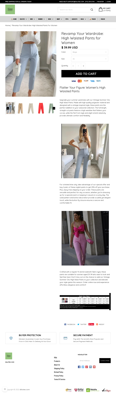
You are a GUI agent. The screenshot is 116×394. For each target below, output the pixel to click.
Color (63, 52)
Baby (58, 19)
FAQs (55, 357)
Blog (82, 19)
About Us (57, 364)
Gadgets (74, 19)
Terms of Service (59, 379)
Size (63, 59)
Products (57, 361)
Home (7, 25)
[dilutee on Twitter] (83, 367)
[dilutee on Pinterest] (86, 367)
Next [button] (54, 108)
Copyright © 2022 (17, 389)
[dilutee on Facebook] (79, 367)
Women (40, 19)
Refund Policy (58, 372)
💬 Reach (102, 19)
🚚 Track (92, 19)
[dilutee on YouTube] (94, 367)
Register (100, 1)
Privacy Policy (58, 375)
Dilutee (22, 19)
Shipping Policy (59, 368)
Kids (49, 19)
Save (92, 324)
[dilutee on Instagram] (90, 367)
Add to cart (86, 74)
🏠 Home (14, 19)
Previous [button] (7, 108)
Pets (66, 19)
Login (108, 1)
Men (31, 19)
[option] (30, 64)
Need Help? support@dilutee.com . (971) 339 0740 (77, 1)
